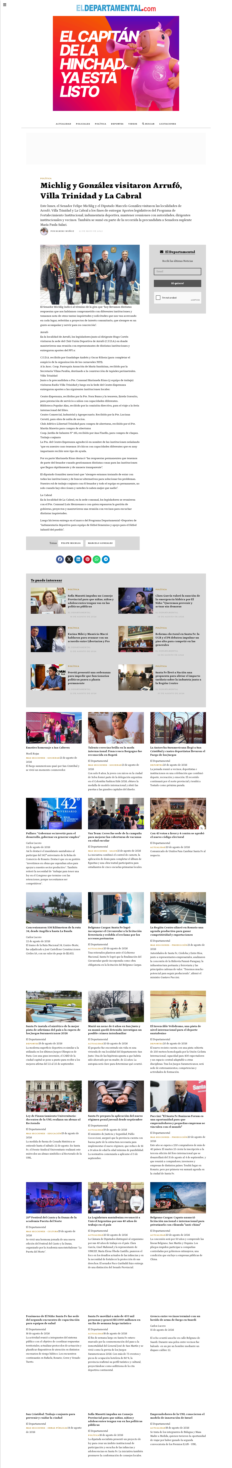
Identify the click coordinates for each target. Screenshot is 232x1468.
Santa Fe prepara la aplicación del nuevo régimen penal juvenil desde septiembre (115, 1117)
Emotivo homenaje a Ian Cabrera (48, 747)
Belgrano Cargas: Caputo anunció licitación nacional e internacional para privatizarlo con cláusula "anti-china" (177, 1221)
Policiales (83, 124)
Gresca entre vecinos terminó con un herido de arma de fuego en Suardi (175, 1318)
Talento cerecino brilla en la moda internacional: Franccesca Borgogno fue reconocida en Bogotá (115, 751)
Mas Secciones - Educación (44, 1133)
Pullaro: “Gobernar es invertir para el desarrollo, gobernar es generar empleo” (53, 835)
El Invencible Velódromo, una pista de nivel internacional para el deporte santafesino (175, 1030)
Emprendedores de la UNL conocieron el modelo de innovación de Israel (177, 1416)
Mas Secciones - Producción (168, 945)
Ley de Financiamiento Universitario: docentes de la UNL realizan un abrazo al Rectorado (53, 1119)
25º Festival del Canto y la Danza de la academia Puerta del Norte (51, 1219)
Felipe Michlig (70, 543)
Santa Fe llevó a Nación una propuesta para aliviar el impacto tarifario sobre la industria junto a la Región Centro (178, 678)
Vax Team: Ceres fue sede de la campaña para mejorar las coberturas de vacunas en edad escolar (115, 837)
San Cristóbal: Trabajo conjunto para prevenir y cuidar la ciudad (50, 1416)
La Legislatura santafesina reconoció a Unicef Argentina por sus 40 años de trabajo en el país (114, 1221)
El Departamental (180, 252)
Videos (132, 124)
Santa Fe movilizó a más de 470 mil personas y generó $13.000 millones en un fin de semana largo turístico (114, 1320)
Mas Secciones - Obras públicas (47, 1428)
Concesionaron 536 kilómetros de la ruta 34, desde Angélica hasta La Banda (53, 929)
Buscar (150, 124)
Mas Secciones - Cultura (42, 1231)
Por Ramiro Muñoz (62, 231)
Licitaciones (167, 124)
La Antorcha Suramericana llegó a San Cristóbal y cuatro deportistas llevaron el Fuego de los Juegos (177, 751)
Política (100, 124)
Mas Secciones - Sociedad (43, 758)
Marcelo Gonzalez (100, 543)
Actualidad (63, 124)
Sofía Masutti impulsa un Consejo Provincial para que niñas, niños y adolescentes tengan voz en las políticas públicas (91, 601)
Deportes (117, 124)
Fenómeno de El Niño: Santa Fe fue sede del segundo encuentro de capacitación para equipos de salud (53, 1320)
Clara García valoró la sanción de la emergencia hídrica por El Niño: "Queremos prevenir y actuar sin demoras (177, 601)
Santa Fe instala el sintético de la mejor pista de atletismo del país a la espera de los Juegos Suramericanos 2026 (53, 1030)
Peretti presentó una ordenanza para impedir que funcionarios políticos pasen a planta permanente (89, 678)
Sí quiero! (177, 283)
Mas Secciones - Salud (102, 851)
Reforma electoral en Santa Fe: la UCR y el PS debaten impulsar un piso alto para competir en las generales (177, 640)
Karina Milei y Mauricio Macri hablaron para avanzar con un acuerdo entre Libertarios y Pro (89, 638)
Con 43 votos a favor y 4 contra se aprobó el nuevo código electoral (177, 835)
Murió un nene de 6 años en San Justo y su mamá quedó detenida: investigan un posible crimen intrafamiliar (115, 1030)
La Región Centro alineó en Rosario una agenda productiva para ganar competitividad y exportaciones (176, 931)
